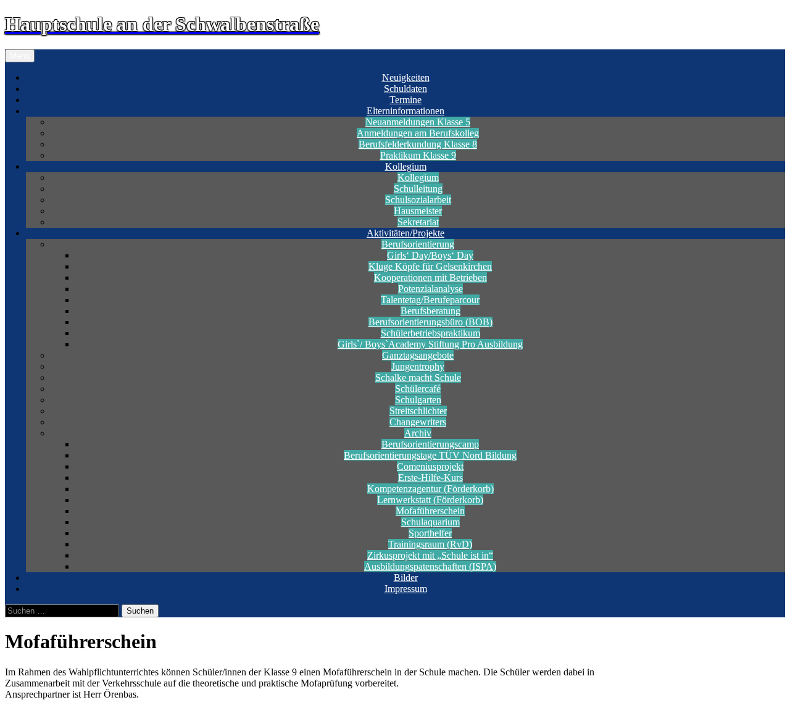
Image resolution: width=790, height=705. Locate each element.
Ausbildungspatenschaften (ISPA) (430, 566)
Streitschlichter (418, 411)
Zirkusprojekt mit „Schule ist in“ (430, 555)
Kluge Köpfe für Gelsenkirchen (430, 266)
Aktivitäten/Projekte (405, 233)
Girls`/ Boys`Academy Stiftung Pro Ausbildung (430, 344)
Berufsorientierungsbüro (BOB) (430, 322)
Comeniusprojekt (430, 466)
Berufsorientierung (417, 244)
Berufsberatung (430, 311)
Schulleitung (418, 188)
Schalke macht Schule (418, 377)
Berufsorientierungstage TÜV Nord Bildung (430, 455)
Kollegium (405, 166)
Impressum (406, 588)
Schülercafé (418, 388)
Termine (405, 99)
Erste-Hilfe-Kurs (430, 477)
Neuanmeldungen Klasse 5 (417, 122)
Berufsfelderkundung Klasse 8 (418, 144)
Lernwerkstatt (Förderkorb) (430, 499)
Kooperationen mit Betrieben (430, 277)
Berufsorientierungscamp (430, 444)
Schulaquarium (430, 522)
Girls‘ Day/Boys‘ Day (430, 255)
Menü (20, 55)
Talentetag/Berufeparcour (430, 299)
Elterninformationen (405, 111)
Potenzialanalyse (430, 288)
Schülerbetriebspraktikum (430, 333)
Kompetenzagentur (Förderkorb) (430, 488)
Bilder (406, 577)
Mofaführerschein (430, 511)
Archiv (417, 433)
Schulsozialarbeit (418, 199)
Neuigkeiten (406, 77)
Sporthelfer (430, 533)
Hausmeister (418, 211)
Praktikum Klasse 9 (418, 155)
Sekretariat (418, 222)
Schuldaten (405, 88)
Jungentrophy (417, 366)
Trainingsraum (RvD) (430, 544)
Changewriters (417, 422)
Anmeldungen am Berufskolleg (418, 133)
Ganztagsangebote (418, 355)
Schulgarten (418, 399)
